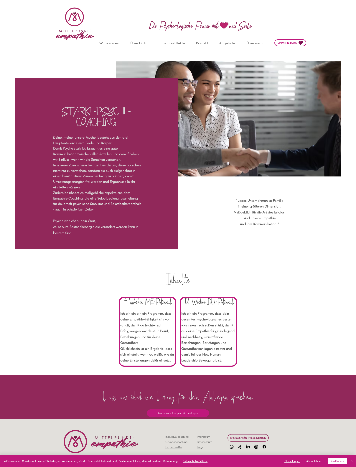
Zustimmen (337, 461)
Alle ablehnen (314, 461)
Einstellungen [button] (292, 461)
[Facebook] (264, 447)
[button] (178, 413)
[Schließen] (351, 461)
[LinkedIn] (248, 447)
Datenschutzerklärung (195, 461)
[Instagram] (256, 447)
